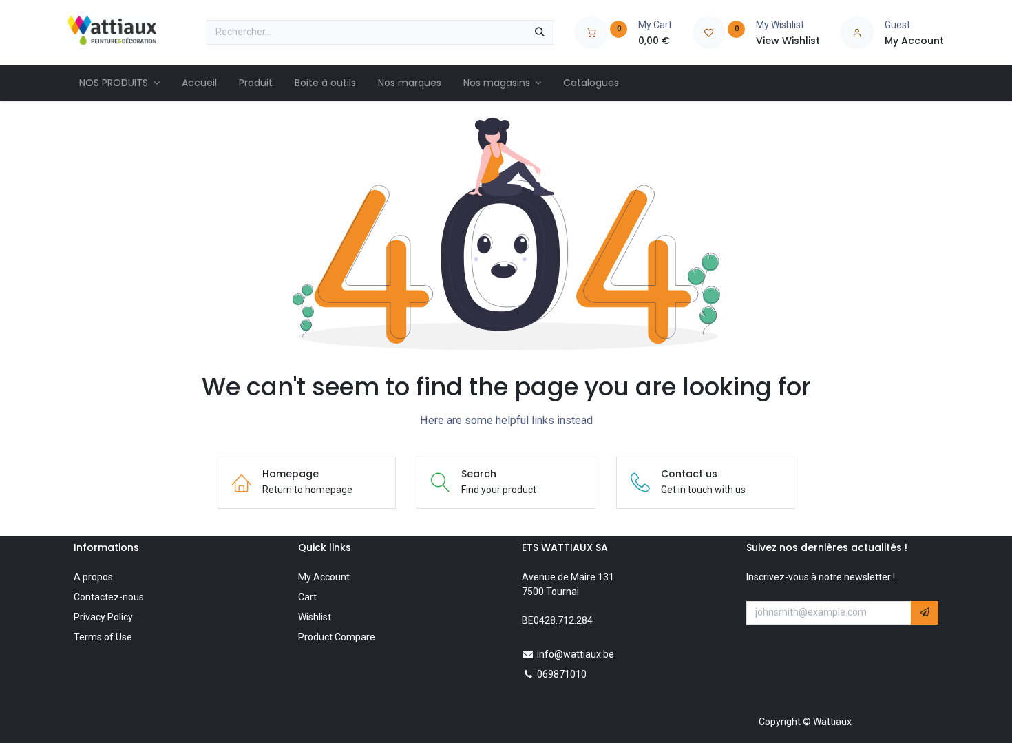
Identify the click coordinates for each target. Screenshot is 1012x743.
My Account (324, 577)
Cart (307, 597)
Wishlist (314, 616)
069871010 (562, 674)
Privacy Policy (103, 616)
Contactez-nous (109, 597)
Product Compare (336, 636)
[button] (924, 613)
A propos (93, 577)
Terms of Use (103, 636)
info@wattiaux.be (575, 654)
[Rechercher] (540, 32)
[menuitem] (119, 83)
